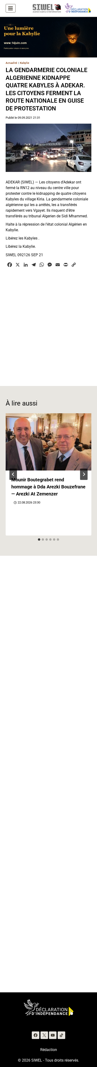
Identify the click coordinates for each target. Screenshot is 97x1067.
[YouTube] (53, 1035)
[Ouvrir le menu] (11, 8)
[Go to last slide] (13, 474)
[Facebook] (35, 1035)
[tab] (39, 539)
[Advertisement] (48, 324)
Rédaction (48, 1049)
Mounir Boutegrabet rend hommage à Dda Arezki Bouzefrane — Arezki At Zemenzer (48, 487)
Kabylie (24, 63)
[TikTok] (61, 1035)
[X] (44, 1035)
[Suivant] (84, 474)
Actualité (11, 63)
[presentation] (48, 442)
